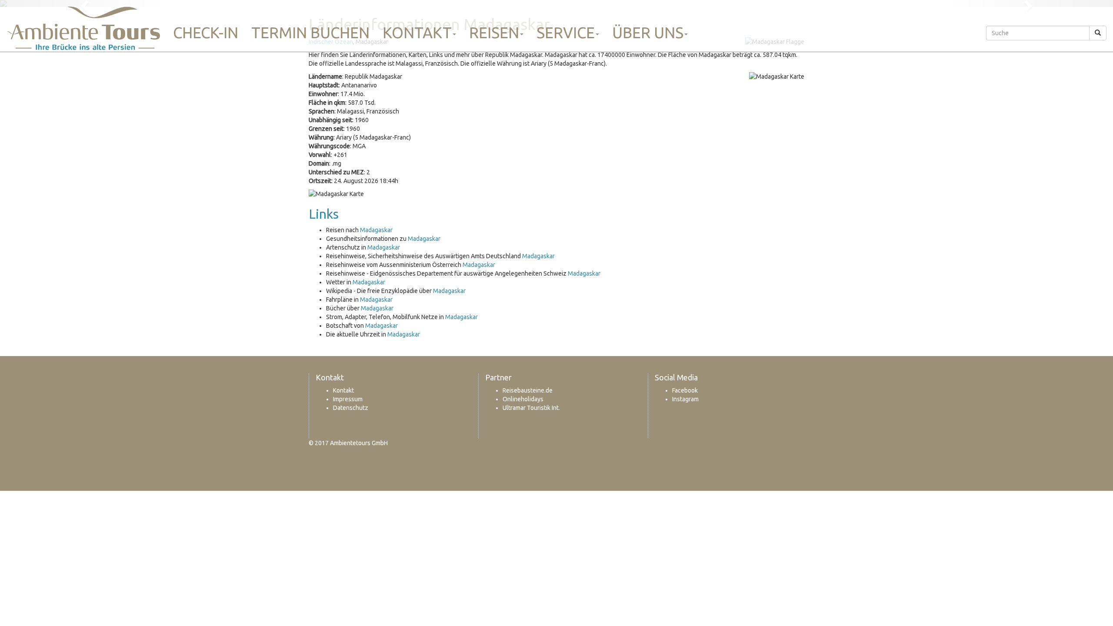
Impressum (348, 399)
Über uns (647, 32)
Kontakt (417, 32)
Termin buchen (310, 32)
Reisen (494, 32)
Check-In (205, 32)
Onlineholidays (523, 399)
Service (566, 32)
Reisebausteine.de (528, 390)
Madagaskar (376, 229)
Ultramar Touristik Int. (531, 407)
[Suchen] (1097, 33)
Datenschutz (350, 407)
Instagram (685, 399)
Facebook (685, 390)
